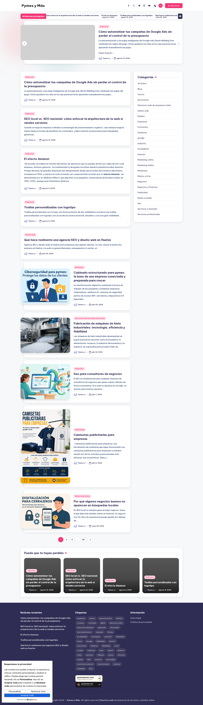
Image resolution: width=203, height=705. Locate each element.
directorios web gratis (85, 627)
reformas (121, 655)
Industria (142, 143)
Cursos (141, 94)
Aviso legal (135, 618)
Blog (140, 89)
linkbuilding (106, 646)
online (79, 655)
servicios (98, 659)
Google (89, 641)
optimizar (89, 655)
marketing (91, 650)
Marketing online (145, 159)
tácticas (117, 664)
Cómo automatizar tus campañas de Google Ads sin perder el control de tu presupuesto (45, 619)
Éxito (91, 669)
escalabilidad (82, 637)
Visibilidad (81, 669)
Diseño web (30, 235)
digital (103, 623)
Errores (110, 632)
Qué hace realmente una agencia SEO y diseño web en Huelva (151, 15)
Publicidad (79, 430)
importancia (81, 646)
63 (83, 540)
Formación (143, 127)
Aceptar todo (27, 695)
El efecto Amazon (78, 15)
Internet (141, 154)
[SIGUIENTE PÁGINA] (90, 539)
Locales (80, 650)
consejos (80, 623)
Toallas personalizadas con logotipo (105, 15)
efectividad (114, 627)
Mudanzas (142, 170)
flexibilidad (120, 637)
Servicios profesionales (149, 214)
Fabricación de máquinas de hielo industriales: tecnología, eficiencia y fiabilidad (99, 327)
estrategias (95, 637)
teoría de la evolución (85, 664)
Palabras (101, 655)
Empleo (141, 116)
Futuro (79, 641)
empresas (99, 632)
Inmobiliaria (143, 149)
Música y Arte (144, 176)
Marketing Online (82, 496)
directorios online (116, 623)
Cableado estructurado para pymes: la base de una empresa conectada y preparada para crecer (99, 276)
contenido (92, 623)
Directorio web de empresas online (90, 318)
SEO (89, 659)
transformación (103, 664)
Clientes (119, 618)
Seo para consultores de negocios (98, 374)
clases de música (105, 618)
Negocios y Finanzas (148, 187)
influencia (94, 646)
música (110, 650)
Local (116, 646)
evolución (108, 637)
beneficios (81, 618)
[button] (174, 5)
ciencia (92, 618)
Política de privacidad (141, 622)
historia (112, 641)
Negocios (142, 181)
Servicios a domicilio (147, 209)
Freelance (142, 132)
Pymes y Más (33, 5)
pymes (110, 655)
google (141, 138)
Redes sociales (145, 198)
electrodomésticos (84, 632)
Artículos (142, 83)
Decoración (143, 100)
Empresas (104, 26)
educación (102, 627)
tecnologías (110, 659)
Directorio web (106, 700)
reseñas (80, 659)
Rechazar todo (38, 691)
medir (101, 650)
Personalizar (15, 691)
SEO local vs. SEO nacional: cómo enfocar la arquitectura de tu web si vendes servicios (43, 628)
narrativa (120, 650)
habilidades (101, 641)
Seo (139, 203)
